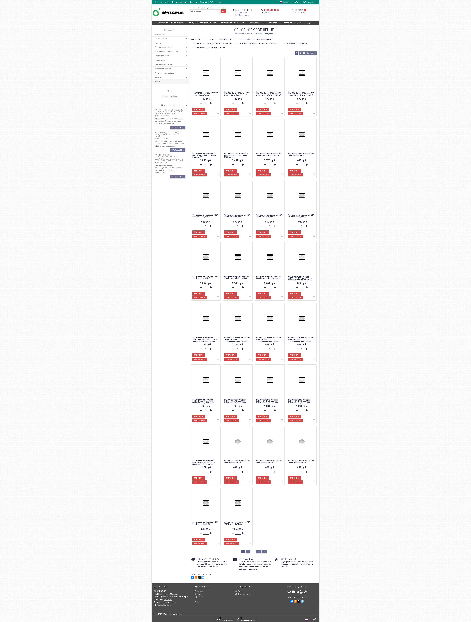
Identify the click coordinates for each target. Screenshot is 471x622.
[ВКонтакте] (192, 577)
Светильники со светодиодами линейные (257, 39)
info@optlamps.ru (242, 15)
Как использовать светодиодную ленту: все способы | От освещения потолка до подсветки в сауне (169, 157)
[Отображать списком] (304, 53)
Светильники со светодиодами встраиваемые (212, 44)
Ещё (309, 23)
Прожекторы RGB (256, 23)
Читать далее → (177, 128)
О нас (166, 2)
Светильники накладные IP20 (295, 44)
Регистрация (310, 2)
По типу (191, 23)
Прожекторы (273, 23)
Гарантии (203, 2)
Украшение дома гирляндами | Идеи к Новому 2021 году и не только (169, 134)
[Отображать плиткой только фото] (300, 53)
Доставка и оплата (179, 2)
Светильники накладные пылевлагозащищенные (258, 44)
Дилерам (193, 2)
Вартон (175, 96)
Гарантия (199, 597)
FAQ (211, 2)
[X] (199, 577)
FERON (157, 82)
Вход (298, 2)
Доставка (199, 591)
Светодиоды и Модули (292, 23)
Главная (158, 2)
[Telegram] (202, 577)
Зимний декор (162, 23)
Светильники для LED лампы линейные (209, 48)
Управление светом (163, 69)
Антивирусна (222, 8)
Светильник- (202, 8)
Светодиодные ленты (207, 23)
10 (258, 551)
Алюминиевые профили (164, 73)
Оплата (198, 594)
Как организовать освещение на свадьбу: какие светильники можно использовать (170, 111)
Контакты (219, 2)
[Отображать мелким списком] (308, 53)
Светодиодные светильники (232, 23)
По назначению (177, 23)
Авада (166, 96)
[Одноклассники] (196, 577)
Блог (197, 602)
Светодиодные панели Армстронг (220, 39)
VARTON (158, 77)
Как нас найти (241, 13)
